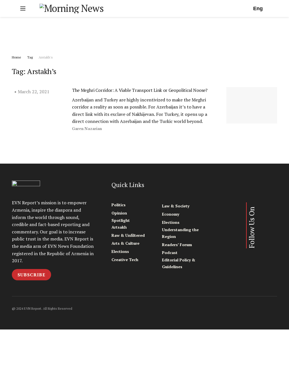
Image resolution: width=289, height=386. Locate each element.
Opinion (119, 213)
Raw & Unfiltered (128, 235)
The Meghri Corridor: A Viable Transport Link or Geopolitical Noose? (139, 90)
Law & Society (175, 206)
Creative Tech (124, 259)
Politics (118, 204)
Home (16, 57)
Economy (170, 214)
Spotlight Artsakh (120, 224)
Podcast (170, 252)
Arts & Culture (125, 243)
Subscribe (31, 275)
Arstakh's (46, 57)
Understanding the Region (180, 233)
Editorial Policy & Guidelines (178, 263)
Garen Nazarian (87, 129)
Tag (30, 57)
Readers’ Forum (177, 244)
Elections (120, 251)
